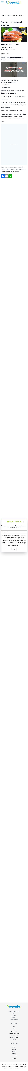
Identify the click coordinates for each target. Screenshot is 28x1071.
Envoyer (14, 549)
